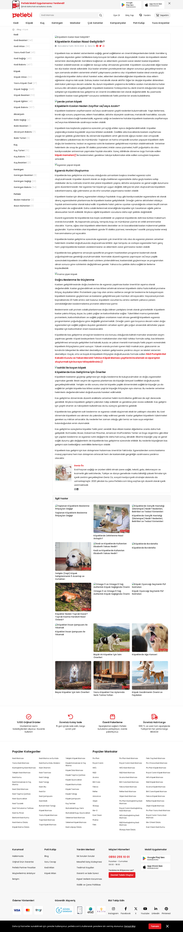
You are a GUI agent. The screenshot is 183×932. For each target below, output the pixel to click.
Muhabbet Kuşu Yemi (75, 808)
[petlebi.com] (13, 29)
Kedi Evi (42, 791)
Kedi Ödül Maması (20, 789)
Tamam (155, 926)
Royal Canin (98, 763)
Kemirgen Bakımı (25, 187)
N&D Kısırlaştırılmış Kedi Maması (129, 823)
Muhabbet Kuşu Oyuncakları (78, 813)
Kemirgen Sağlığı (25, 181)
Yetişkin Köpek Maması (75, 758)
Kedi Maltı (43, 801)
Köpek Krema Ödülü (20, 827)
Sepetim (164, 15)
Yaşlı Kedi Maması (47, 820)
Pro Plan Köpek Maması (156, 768)
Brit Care (96, 782)
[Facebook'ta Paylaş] (97, 46)
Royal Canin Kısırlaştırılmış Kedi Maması (130, 809)
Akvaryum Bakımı (25, 131)
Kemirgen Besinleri (25, 175)
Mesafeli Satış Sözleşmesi (89, 861)
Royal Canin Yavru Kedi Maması (156, 816)
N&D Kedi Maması (127, 772)
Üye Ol (116, 15)
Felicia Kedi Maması (128, 787)
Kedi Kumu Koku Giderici (49, 763)
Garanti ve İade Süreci (88, 873)
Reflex (95, 791)
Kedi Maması (18, 758)
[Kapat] (169, 4)
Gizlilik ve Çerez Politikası (89, 884)
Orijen (95, 801)
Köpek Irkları (23, 76)
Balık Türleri (22, 137)
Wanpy (96, 806)
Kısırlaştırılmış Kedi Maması (24, 768)
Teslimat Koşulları (85, 867)
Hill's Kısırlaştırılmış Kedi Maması (129, 816)
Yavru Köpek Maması (48, 815)
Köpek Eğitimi (23, 101)
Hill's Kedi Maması (127, 768)
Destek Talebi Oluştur (122, 875)
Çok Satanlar (95, 23)
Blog (46, 856)
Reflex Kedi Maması (127, 791)
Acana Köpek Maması (155, 787)
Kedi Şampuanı (45, 796)
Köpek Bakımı (24, 107)
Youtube (145, 913)
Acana (96, 777)
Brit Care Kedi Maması (129, 782)
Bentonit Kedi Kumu (20, 817)
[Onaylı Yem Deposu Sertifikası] (79, 910)
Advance (97, 796)
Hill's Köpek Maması (154, 777)
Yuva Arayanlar (161, 23)
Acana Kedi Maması (128, 777)
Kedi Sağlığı (23, 58)
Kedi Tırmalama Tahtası (23, 808)
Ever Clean (97, 815)
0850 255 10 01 (119, 857)
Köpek (29, 23)
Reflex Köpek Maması (155, 801)
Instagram (113, 913)
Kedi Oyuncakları (19, 798)
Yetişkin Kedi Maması (21, 772)
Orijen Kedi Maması (127, 796)
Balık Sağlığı (22, 119)
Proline (95, 820)
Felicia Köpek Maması (155, 796)
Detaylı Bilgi (129, 926)
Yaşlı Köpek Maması (47, 824)
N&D (94, 772)
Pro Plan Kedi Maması (128, 758)
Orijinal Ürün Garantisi (23, 861)
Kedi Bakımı (23, 64)
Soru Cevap (50, 861)
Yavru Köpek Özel (25, 83)
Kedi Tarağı (44, 782)
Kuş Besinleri (22, 162)
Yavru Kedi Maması (20, 763)
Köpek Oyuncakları (74, 780)
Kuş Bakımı (22, 156)
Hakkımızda (17, 856)
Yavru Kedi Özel (24, 52)
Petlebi (17, 194)
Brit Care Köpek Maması (156, 791)
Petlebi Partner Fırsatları (24, 867)
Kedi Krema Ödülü (20, 822)
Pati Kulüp (139, 23)
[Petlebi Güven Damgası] (64, 910)
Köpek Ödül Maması (74, 770)
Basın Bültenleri (24, 205)
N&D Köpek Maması (154, 782)
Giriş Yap (129, 15)
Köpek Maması (45, 810)
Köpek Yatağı (71, 794)
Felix (94, 824)
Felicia (95, 787)
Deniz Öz (79, 465)
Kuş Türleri (21, 150)
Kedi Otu (42, 787)
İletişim (15, 879)
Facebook (126, 913)
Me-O (95, 810)
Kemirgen (57, 23)
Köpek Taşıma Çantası (75, 775)
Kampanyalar (118, 23)
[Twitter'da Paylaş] (100, 46)
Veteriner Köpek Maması (76, 822)
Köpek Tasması (72, 789)
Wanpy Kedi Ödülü (127, 829)
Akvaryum (19, 114)
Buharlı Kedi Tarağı (47, 806)
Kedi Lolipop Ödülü (74, 827)
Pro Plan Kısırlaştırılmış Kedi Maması (130, 802)
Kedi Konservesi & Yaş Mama (21, 783)
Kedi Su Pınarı (18, 813)
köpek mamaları (64, 155)
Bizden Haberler (24, 199)
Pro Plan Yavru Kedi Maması (158, 810)
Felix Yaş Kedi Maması (155, 758)
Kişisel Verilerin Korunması (89, 879)
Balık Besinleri (22, 125)
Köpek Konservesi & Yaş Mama (76, 764)
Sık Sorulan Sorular (86, 856)
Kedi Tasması (45, 772)
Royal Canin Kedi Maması (130, 763)
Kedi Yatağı (44, 777)
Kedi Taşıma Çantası (21, 794)
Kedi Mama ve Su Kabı (48, 758)
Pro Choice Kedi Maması (156, 763)
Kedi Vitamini (44, 768)
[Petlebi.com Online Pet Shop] (22, 15)
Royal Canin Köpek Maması (158, 772)
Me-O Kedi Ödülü (153, 822)
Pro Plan (96, 758)
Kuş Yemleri (70, 803)
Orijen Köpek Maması (155, 806)
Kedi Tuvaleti (17, 803)
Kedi (15, 23)
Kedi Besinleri (23, 40)
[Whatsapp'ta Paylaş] (104, 46)
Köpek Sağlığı (24, 89)
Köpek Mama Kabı (73, 784)
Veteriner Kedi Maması (75, 817)
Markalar (75, 23)
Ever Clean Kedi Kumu (155, 827)
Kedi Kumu (17, 777)
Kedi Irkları (22, 46)
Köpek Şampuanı (73, 798)
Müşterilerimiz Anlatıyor (23, 873)
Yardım (147, 15)
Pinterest (166, 913)
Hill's (94, 768)
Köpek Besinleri (24, 95)
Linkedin (156, 913)
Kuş (42, 23)
